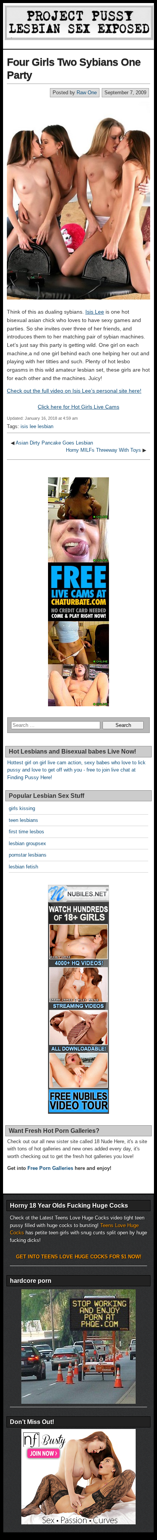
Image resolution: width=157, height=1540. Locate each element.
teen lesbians (23, 820)
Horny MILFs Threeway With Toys (103, 450)
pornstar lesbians (27, 855)
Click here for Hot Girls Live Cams (78, 407)
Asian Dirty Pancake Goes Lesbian (54, 443)
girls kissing (22, 808)
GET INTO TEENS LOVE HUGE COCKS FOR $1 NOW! (78, 1257)
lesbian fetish (23, 867)
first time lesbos (26, 831)
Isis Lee (94, 312)
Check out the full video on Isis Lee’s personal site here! (74, 391)
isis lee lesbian (37, 426)
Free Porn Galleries (50, 1168)
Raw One (87, 92)
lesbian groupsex (27, 843)
